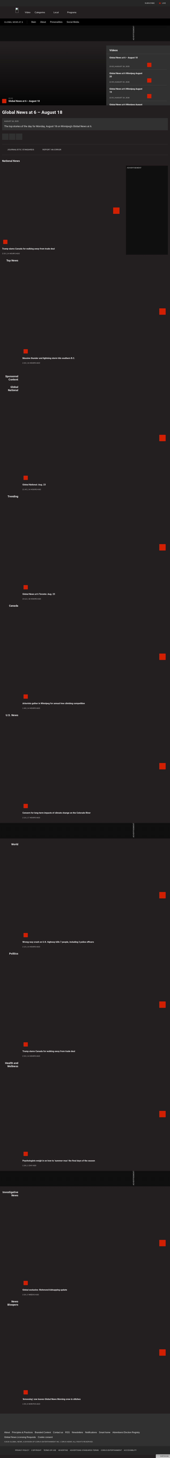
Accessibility (130, 1450)
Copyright (36, 1450)
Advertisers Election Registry (126, 1432)
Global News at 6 (13, 22)
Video (27, 12)
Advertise (63, 1450)
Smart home (104, 1432)
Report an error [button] (51, 150)
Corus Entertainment (111, 1450)
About (43, 22)
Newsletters (77, 1432)
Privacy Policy (22, 1450)
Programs (71, 12)
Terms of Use (50, 1450)
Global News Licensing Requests (20, 1437)
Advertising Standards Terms (84, 1450)
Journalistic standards (20, 150)
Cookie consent (45, 1437)
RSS (67, 1432)
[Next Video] (114, 211)
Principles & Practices (22, 1432)
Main (33, 22)
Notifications (91, 1432)
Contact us (58, 1432)
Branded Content (43, 1432)
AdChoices (164, 1456)
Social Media (73, 22)
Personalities (56, 22)
